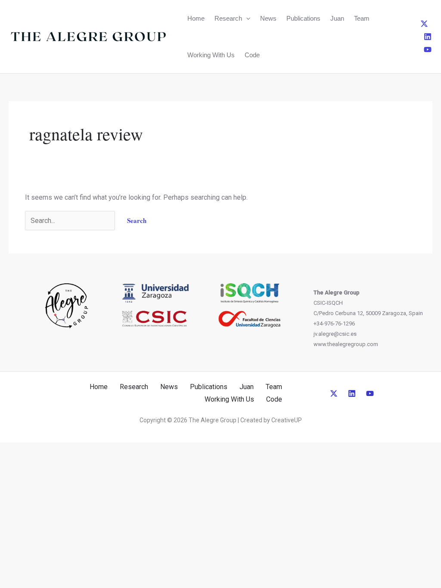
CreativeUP (286, 420)
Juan (337, 18)
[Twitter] (424, 24)
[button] (246, 18)
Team (362, 18)
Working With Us (211, 55)
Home (196, 18)
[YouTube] (428, 49)
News (268, 18)
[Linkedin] (428, 36)
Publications (303, 18)
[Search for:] (71, 221)
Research (228, 18)
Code (252, 55)
